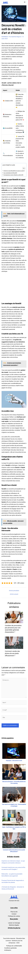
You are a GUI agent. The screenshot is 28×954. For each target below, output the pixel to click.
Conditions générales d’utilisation (10, 949)
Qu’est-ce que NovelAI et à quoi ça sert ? (14, 170)
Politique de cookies (14, 916)
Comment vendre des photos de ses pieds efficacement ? (12, 653)
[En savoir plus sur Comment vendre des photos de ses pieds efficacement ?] (14, 642)
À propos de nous (14, 900)
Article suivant (14, 594)
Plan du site (14, 911)
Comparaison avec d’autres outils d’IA (13, 175)
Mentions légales (14, 925)
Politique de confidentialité (14, 946)
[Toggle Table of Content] (23, 168)
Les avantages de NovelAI (10, 173)
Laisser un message (14, 923)
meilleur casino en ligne (14, 905)
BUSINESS (5, 36)
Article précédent (14, 590)
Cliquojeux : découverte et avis (14, 760)
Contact (14, 914)
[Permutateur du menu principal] (25, 2)
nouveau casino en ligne (14, 903)
